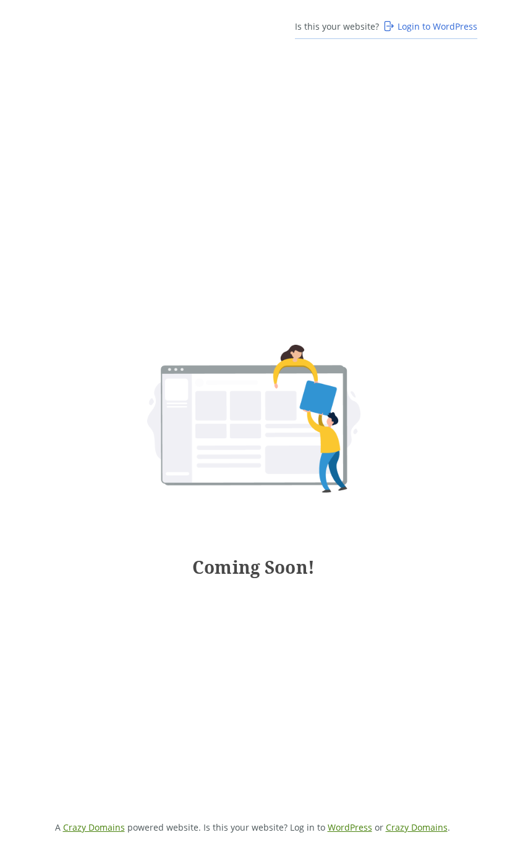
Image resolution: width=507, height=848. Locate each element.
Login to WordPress (437, 26)
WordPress (350, 827)
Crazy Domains (94, 827)
